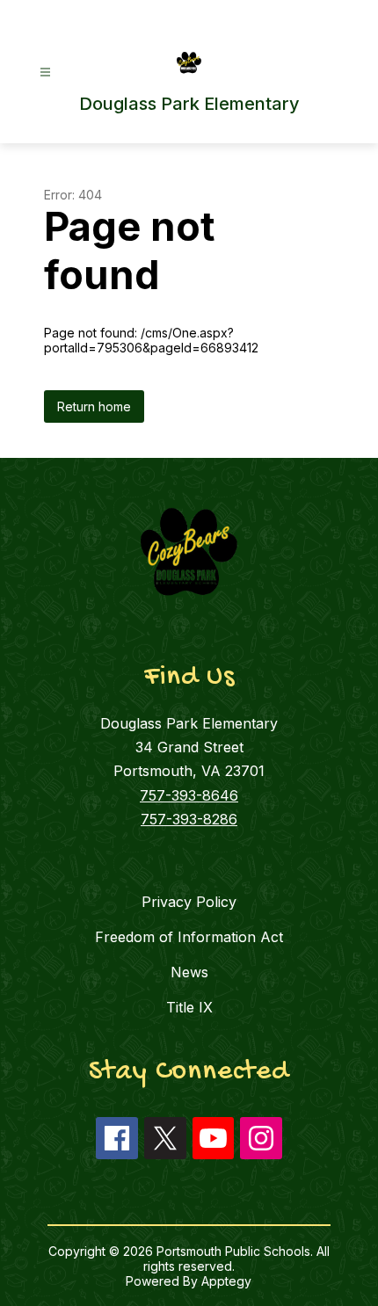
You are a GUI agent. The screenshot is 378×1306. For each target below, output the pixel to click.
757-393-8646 (189, 795)
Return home (94, 406)
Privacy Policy (189, 902)
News (189, 972)
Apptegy (226, 1280)
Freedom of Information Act (189, 937)
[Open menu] (45, 72)
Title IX (189, 1007)
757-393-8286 (189, 819)
